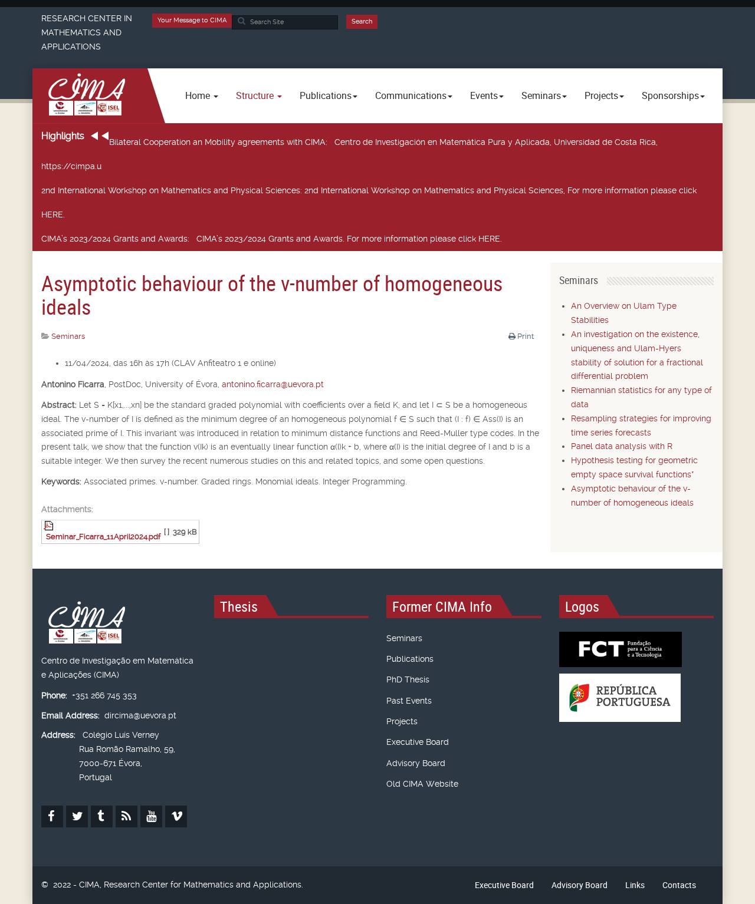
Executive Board (417, 742)
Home (198, 95)
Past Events (409, 700)
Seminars (404, 638)
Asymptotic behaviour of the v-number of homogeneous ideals (272, 295)
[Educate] (83, 95)
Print (526, 336)
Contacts (679, 884)
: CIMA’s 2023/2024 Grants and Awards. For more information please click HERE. (271, 238)
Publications (410, 659)
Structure (256, 95)
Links (635, 884)
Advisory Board (415, 763)
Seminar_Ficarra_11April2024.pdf (103, 536)
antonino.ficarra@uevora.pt (273, 384)
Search (362, 21)
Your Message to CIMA (191, 20)
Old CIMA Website (422, 783)
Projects (402, 721)
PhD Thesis (407, 679)
